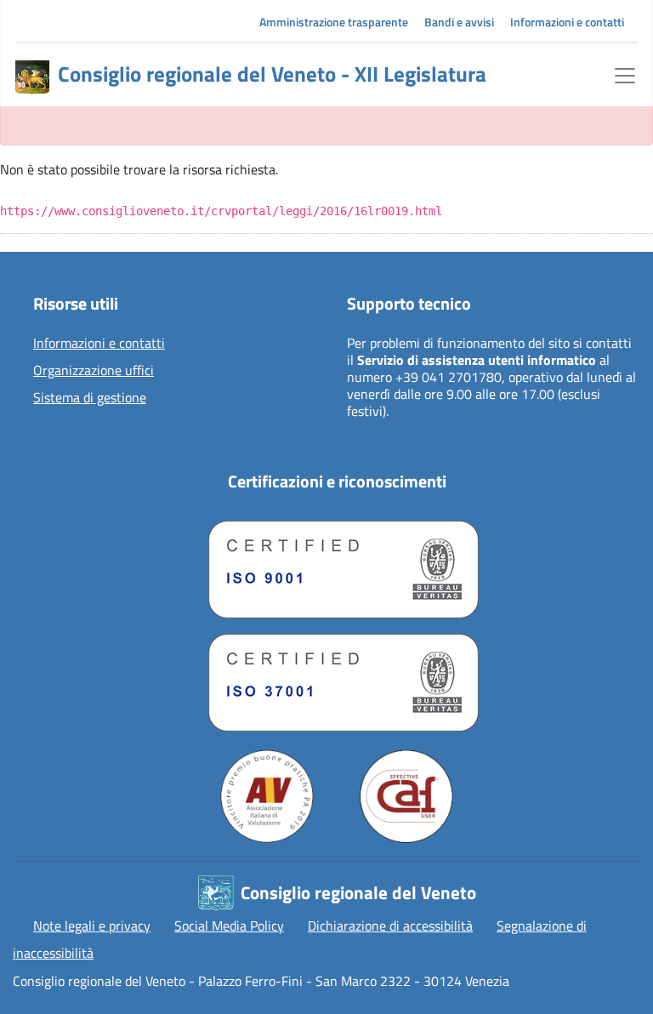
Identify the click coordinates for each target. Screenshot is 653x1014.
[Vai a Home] (32, 77)
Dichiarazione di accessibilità (390, 925)
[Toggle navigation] (625, 74)
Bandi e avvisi (459, 22)
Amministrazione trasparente (333, 22)
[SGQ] (336, 565)
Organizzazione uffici (93, 371)
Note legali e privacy (91, 925)
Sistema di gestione (89, 398)
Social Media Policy (229, 925)
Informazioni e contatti (567, 22)
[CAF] (406, 796)
